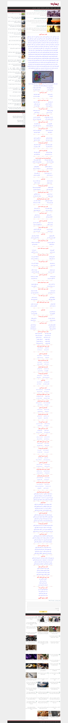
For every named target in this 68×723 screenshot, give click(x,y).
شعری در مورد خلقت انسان (43, 248)
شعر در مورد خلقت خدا (43, 295)
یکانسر (24, 118)
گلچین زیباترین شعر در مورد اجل (41, 26)
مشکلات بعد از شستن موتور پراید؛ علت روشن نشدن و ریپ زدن (31, 642)
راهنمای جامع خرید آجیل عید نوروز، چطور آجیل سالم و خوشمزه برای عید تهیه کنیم (43, 718)
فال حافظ (42, 8)
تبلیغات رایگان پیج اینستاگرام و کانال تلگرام (19, 116)
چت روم (24, 115)
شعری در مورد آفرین (43, 165)
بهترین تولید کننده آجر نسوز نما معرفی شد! (43, 661)
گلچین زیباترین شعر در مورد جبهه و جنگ (40, 10)
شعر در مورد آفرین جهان (43, 122)
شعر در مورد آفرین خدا (43, 109)
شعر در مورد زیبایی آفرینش (43, 192)
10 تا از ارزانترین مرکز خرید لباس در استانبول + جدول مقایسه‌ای (55, 642)
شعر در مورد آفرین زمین (43, 128)
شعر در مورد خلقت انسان (43, 206)
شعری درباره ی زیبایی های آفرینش (43, 482)
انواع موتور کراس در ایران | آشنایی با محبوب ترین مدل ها (55, 633)
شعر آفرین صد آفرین (43, 150)
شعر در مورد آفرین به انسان (43, 100)
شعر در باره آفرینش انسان (43, 240)
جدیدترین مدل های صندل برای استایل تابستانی (43, 679)
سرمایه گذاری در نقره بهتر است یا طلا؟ (31, 669)
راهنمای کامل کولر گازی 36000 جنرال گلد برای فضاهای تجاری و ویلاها (43, 698)
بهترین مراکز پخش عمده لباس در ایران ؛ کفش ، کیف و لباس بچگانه (43, 708)
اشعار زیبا (40, 83)
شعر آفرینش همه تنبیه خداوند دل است (43, 158)
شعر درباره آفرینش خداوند (43, 360)
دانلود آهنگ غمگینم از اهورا (43, 622)
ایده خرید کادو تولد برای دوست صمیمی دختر (31, 651)
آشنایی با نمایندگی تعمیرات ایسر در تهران (55, 679)
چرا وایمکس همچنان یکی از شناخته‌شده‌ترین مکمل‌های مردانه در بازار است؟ (31, 708)
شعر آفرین (43, 136)
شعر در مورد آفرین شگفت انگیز (43, 115)
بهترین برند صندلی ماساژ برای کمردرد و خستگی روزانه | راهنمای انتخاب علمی (31, 679)
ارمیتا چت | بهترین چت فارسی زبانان (31, 660)
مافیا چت (23, 122)
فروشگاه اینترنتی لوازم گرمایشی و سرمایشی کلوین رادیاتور (54, 688)
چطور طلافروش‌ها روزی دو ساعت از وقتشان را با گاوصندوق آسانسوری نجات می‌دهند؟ (31, 623)
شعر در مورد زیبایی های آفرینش (43, 199)
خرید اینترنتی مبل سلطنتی (21, 121)
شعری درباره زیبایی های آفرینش (43, 492)
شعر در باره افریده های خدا (43, 255)
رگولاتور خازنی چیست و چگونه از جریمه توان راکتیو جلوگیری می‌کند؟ (31, 633)
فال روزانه (38, 8)
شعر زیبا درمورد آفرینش (43, 456)
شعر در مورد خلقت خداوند (43, 289)
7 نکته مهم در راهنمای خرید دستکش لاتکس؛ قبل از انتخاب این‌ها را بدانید (55, 698)
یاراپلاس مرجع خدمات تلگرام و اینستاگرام (19, 117)
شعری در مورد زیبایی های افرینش (43, 469)
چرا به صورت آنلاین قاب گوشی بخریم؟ (54, 622)
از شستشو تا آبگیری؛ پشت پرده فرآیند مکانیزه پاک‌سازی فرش (43, 688)
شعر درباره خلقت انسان (43, 227)
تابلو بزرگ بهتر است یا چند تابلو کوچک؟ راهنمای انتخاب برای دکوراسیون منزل (43, 633)
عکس (55, 8)
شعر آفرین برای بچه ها (43, 143)
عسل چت (23, 124)
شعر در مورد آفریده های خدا (43, 171)
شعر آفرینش (43, 502)
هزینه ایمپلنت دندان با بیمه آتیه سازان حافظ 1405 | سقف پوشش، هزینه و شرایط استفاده (31, 689)
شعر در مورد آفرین (43, 34)
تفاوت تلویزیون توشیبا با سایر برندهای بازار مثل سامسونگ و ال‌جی (31, 698)
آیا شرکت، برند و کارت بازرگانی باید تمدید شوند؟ (54, 708)
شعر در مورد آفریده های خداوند (43, 346)
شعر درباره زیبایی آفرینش (43, 414)
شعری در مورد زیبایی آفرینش (43, 401)
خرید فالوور (23, 113)
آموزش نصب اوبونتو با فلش (55, 717)
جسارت (58, 8)
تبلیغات (52, 8)
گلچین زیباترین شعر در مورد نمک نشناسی (40, 18)
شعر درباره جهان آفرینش (43, 367)
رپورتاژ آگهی (47, 8)
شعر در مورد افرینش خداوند (43, 282)
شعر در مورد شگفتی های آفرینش (43, 394)
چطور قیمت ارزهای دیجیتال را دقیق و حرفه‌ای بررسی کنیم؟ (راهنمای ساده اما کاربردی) (43, 643)
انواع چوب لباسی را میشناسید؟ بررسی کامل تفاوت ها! (54, 670)
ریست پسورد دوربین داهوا (21, 120)
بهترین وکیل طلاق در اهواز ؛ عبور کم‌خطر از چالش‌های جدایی (43, 670)
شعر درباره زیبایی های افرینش (43, 476)
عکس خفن (34, 8)
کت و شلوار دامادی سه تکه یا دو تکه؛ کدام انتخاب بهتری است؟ (55, 661)
